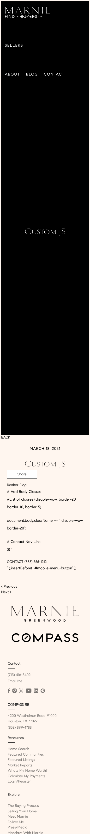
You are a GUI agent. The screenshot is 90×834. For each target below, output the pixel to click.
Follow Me (16, 822)
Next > (6, 592)
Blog (32, 74)
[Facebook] (9, 691)
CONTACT (15, 562)
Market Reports (20, 765)
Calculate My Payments (26, 776)
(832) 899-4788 (20, 728)
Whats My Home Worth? (28, 771)
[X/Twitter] (21, 691)
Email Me (15, 681)
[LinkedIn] (36, 691)
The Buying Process (23, 806)
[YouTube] (28, 691)
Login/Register (19, 781)
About (12, 74)
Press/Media (17, 827)
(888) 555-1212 (35, 562)
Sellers (14, 45)
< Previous (9, 587)
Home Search (18, 749)
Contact (54, 74)
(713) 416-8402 (19, 675)
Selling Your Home (22, 811)
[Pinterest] (43, 691)
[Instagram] (14, 691)
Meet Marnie (18, 817)
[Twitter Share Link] (22, 487)
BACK (5, 437)
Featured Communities (26, 754)
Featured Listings (21, 760)
